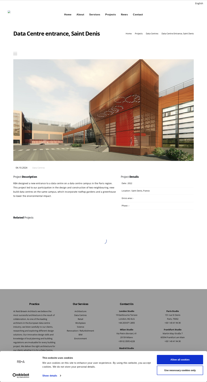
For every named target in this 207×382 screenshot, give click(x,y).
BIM (80, 334)
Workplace (80, 323)
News (124, 14)
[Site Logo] (16, 15)
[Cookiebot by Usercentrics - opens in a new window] (21, 375)
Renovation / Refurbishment (80, 330)
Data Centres (38, 167)
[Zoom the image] (103, 226)
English (199, 3)
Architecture (80, 311)
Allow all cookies (180, 359)
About (80, 14)
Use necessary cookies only (180, 370)
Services (94, 14)
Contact (138, 14)
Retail (80, 319)
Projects (110, 14)
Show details (49, 375)
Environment (80, 338)
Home (67, 14)
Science (80, 327)
